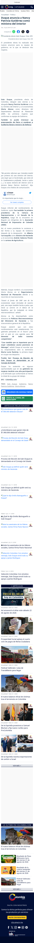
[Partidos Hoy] (22, 927)
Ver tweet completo (17, 202)
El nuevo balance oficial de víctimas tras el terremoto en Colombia (15, 847)
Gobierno (22, 384)
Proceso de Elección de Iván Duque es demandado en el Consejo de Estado (17, 360)
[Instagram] (15, 927)
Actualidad (5, 15)
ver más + (17, 889)
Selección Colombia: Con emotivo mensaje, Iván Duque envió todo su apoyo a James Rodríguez (15, 576)
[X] (12, 927)
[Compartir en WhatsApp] (13, 31)
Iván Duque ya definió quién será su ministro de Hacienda (16, 488)
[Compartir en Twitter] (23, 31)
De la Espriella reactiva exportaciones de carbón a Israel (16, 757)
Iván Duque (12, 384)
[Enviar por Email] (27, 31)
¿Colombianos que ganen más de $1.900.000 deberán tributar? (14, 431)
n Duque (10, 193)
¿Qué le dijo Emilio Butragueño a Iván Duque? (15, 517)
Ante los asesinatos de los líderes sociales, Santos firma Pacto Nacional (16, 546)
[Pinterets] (26, 927)
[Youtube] (19, 927)
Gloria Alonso (20, 386)
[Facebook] (8, 927)
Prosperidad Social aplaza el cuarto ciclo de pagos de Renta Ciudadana (15, 640)
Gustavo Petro (20, 11)
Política (12, 15)
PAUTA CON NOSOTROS (17, 917)
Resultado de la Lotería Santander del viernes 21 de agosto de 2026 (23, 870)
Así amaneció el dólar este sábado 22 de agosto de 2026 (16, 611)
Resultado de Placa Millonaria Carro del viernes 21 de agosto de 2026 (24, 859)
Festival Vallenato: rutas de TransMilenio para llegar (23, 882)
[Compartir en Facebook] (18, 31)
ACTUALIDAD (19, 7)
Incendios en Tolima (8, 11)
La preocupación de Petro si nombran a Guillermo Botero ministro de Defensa (17, 122)
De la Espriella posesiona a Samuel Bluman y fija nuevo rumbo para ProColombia (15, 728)
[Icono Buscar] (32, 7)
